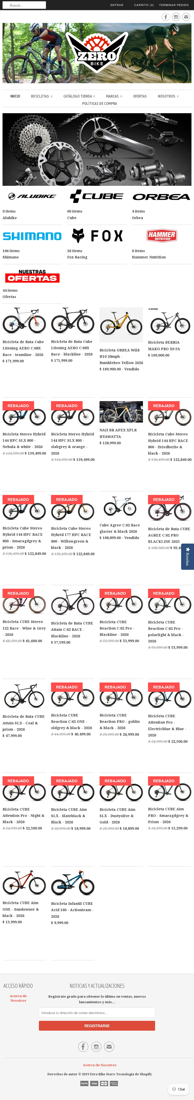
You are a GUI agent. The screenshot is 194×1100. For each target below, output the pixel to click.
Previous (8, 151)
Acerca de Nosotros (99, 1065)
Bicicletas (41, 96)
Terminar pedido (174, 5)
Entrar (117, 5)
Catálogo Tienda (79, 96)
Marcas (114, 96)
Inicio (15, 96)
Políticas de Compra (99, 103)
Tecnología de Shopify (134, 1074)
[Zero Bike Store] (97, 54)
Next (185, 151)
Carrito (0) (144, 5)
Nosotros (168, 96)
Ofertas (140, 96)
